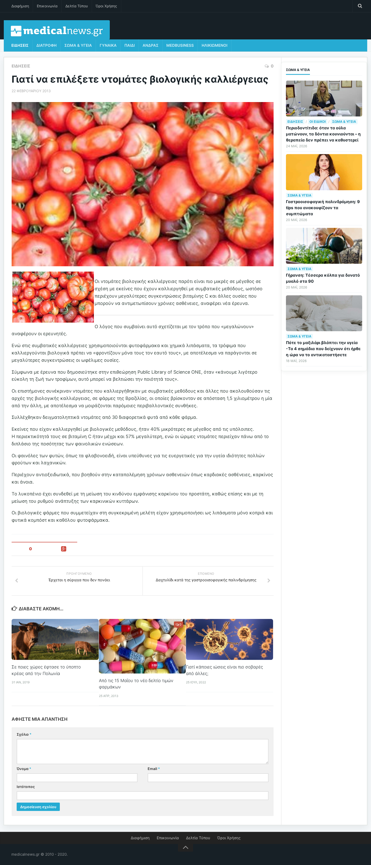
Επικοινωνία (47, 6)
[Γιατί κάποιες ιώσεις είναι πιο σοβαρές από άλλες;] (229, 639)
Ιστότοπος (26, 786)
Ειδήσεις (20, 45)
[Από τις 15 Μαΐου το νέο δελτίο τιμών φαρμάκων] (142, 646)
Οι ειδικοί (317, 121)
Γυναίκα (108, 45)
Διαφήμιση (20, 6)
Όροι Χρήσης (106, 6)
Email (154, 768)
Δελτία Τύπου (76, 6)
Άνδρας (150, 45)
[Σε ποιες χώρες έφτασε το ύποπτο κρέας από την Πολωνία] (55, 639)
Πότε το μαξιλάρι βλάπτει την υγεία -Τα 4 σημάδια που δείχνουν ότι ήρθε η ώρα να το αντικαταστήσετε (323, 348)
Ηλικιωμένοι (214, 45)
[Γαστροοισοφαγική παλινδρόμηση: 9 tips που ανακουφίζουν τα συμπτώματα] (324, 172)
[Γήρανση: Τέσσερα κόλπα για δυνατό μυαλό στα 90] (324, 246)
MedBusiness (180, 45)
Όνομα (24, 768)
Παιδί (129, 45)
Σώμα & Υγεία (78, 45)
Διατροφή (46, 45)
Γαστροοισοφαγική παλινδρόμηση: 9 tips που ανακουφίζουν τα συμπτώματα (323, 207)
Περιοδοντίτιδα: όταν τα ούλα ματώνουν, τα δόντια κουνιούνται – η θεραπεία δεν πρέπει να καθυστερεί (323, 133)
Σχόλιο (24, 734)
